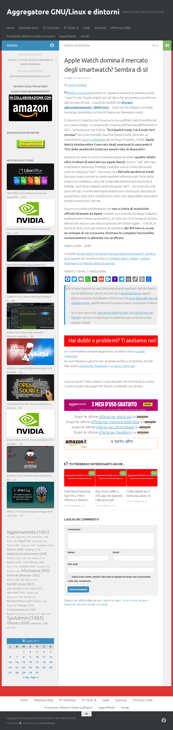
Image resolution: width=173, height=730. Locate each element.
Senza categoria (77, 45)
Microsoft (30, 597)
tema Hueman (47, 723)
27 (10, 672)
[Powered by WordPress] (20, 723)
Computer (27, 545)
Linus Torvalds (17, 588)
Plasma (11, 606)
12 (50, 656)
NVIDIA (40, 601)
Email (117, 552)
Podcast (26, 605)
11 (43, 656)
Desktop (32, 549)
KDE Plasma (28, 580)
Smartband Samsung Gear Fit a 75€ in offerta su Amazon (77, 495)
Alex (69, 78)
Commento (75, 529)
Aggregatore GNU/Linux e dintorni (63, 12)
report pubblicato (94, 139)
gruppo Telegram (123, 366)
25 (43, 667)
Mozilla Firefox (20, 601)
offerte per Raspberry (115, 432)
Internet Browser (23, 575)
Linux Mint (16, 592)
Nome (72, 552)
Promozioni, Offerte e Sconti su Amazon (31, 36)
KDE (13, 579)
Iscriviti (85, 36)
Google (43, 566)
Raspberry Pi (16, 614)
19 (50, 662)
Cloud (13, 545)
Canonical (39, 541)
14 (16, 662)
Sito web (73, 564)
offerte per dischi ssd (115, 416)
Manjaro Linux (15, 597)
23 (30, 667)
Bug (24, 540)
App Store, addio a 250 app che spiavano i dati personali (109, 495)
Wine (11, 628)
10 (37, 656)
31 (37, 672)
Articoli (12, 541)
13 (10, 662)
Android (23, 536)
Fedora (14, 562)
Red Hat (33, 614)
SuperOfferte (67, 36)
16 (30, 662)
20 (10, 667)
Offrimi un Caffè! (121, 27)
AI (11, 536)
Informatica (35, 571)
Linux (36, 588)
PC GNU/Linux (51, 27)
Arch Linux (40, 537)
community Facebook (93, 366)
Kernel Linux (21, 584)
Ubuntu (18, 623)
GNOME (27, 566)
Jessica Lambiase (77, 84)
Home (10, 27)
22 (23, 667)
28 (16, 672)
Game (12, 566)
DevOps (13, 558)
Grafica (13, 571)
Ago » (34, 677)
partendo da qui (131, 293)
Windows (39, 623)
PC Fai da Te (71, 27)
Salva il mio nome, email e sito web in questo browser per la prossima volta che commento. (109, 578)
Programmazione (21, 609)
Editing (38, 558)
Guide (86, 27)
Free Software (33, 562)
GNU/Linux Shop (28, 27)
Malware (32, 593)
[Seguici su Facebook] (52, 45)
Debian (15, 549)
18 (43, 662)
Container (44, 545)
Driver (26, 558)
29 (23, 672)
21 (16, 667)
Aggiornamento (28, 532)
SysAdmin (25, 618)
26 (50, 667)
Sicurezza (100, 27)
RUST (45, 614)
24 (37, 667)
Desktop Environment (27, 554)
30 (30, 672)
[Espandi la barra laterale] (167, 45)
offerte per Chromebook (115, 427)
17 (37, 662)
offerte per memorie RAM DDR (115, 422)
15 (23, 662)
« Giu (26, 677)
